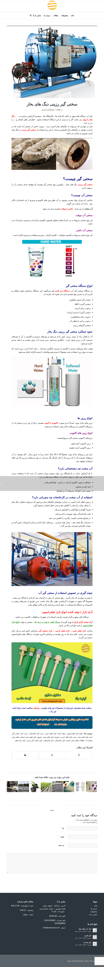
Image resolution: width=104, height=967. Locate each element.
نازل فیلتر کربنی (62, 631)
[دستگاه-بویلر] (52, 62)
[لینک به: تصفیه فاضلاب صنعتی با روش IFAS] (57, 786)
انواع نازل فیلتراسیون (75, 733)
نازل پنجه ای (87, 942)
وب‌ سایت (61, 845)
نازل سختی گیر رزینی (34, 740)
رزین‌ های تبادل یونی (83, 423)
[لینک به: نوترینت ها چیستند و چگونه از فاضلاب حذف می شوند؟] (23, 786)
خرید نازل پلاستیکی (36, 733)
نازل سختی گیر (45, 631)
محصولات (93, 912)
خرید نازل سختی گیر (20, 733)
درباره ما (94, 909)
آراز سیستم (46, 110)
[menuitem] (73, 15)
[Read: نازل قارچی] (94, 937)
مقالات (58, 110)
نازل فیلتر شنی (79, 631)
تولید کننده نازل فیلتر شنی (55, 733)
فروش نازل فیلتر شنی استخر (31, 737)
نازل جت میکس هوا (85, 929)
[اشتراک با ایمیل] (25, 755)
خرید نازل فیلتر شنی (84, 737)
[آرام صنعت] (52, 6)
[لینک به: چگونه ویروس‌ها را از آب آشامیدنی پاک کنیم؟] (91, 786)
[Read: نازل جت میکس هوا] (94, 930)
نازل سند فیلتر (20, 740)
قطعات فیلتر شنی (77, 740)
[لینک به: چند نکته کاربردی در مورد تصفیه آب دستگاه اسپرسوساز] (12, 786)
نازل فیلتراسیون (51, 612)
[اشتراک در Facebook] (78, 755)
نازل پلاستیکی (48, 740)
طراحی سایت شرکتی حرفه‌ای (88, 961)
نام (62, 828)
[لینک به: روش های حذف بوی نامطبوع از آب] (68, 786)
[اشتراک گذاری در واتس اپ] (52, 755)
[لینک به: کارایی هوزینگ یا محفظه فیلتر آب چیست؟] (80, 786)
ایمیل (62, 837)
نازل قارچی (87, 935)
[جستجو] (30, 15)
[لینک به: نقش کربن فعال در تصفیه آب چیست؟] (34, 786)
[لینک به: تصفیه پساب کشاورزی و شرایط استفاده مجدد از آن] (46, 786)
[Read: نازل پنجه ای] (94, 943)
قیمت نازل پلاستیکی (62, 740)
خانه (95, 906)
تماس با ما (93, 915)
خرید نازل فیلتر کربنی (68, 737)
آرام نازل (87, 612)
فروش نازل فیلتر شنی (51, 737)
